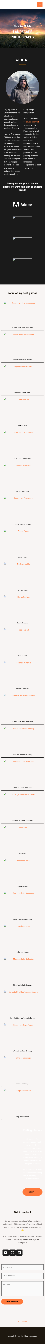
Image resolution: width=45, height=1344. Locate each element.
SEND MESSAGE (12, 1301)
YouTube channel (31, 122)
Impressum (22, 1321)
